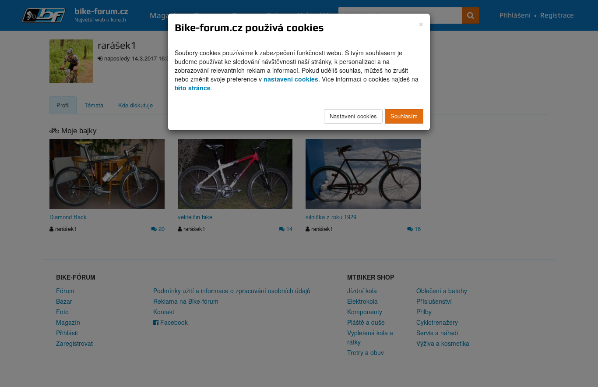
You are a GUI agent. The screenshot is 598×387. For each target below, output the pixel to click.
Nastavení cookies (353, 116)
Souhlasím (404, 116)
